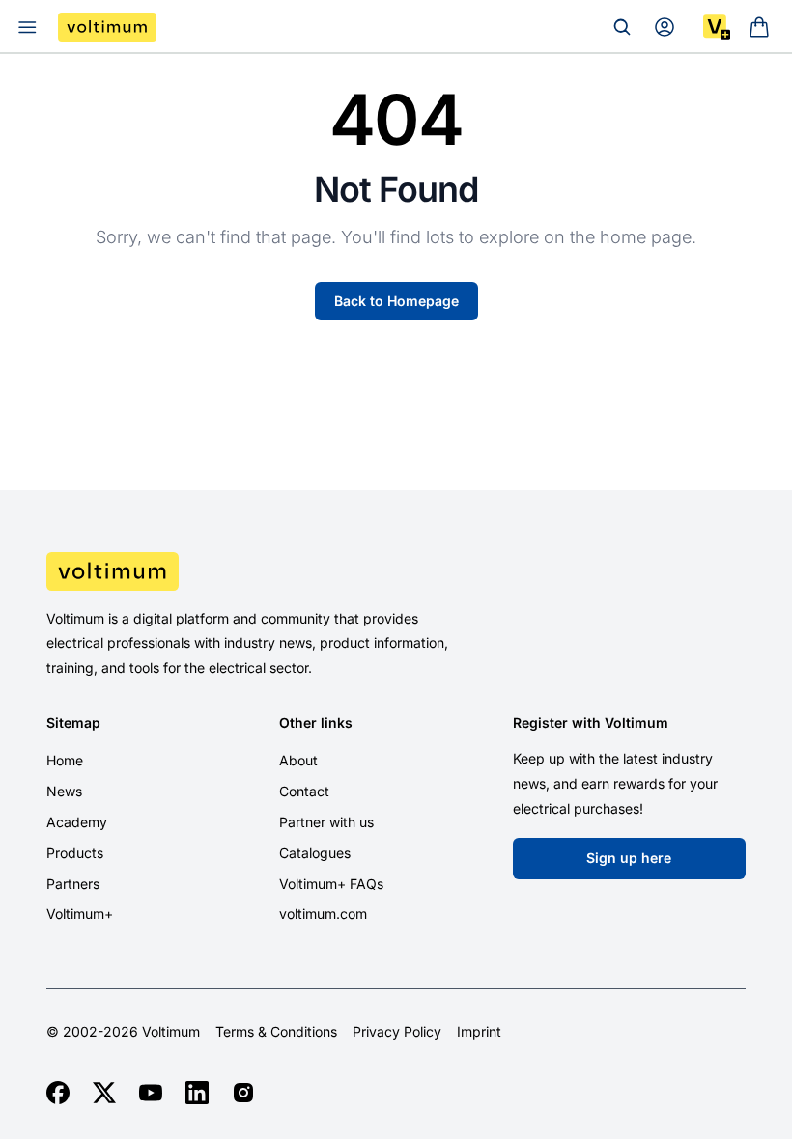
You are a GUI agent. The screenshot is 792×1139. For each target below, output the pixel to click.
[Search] (622, 27)
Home (64, 760)
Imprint (479, 1032)
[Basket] (759, 27)
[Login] (664, 27)
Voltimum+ (79, 913)
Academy (76, 822)
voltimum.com (323, 913)
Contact (304, 791)
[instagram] (243, 1092)
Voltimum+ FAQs (331, 883)
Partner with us (326, 822)
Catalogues (315, 853)
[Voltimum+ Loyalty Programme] (716, 27)
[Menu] (27, 27)
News (64, 791)
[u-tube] (150, 1092)
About (298, 760)
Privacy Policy (397, 1032)
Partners (72, 883)
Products (74, 853)
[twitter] (104, 1092)
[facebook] (58, 1092)
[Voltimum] (107, 27)
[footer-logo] (396, 571)
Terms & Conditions (276, 1032)
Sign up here (628, 857)
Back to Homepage (396, 300)
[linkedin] (197, 1092)
